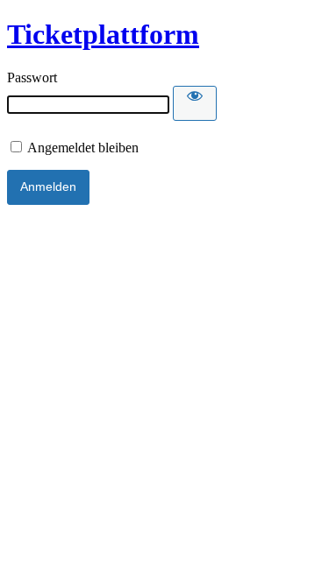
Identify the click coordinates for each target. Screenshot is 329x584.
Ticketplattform (103, 34)
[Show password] (195, 103)
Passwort (32, 77)
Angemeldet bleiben (82, 147)
